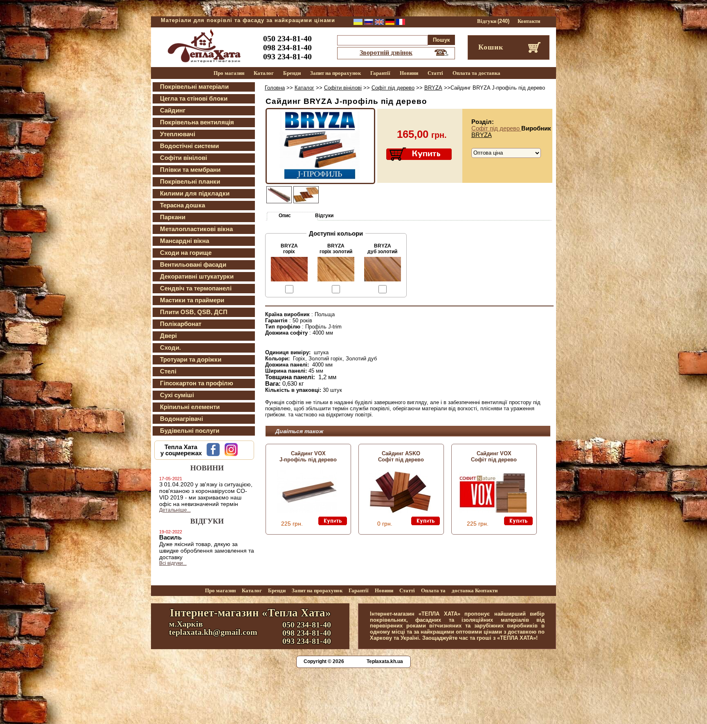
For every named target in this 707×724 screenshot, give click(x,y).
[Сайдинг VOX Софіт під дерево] (493, 510)
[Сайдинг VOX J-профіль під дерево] (307, 511)
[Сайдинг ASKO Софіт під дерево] (400, 511)
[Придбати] (419, 154)
